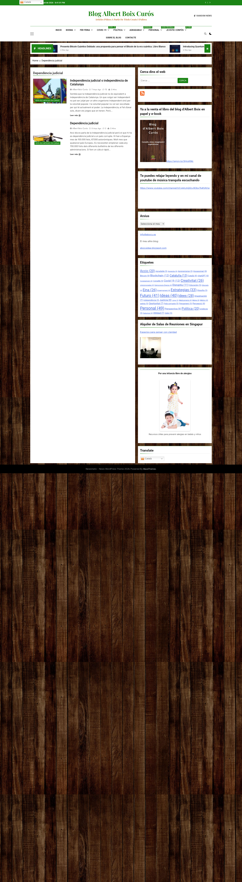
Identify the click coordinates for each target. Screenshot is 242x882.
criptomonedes (147, 285)
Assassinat (200, 271)
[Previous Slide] (206, 2)
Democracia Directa (163, 285)
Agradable (138, 28)
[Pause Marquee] (207, 48)
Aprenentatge (185, 271)
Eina (150, 290)
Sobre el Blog (113, 37)
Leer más (74, 115)
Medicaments (185, 300)
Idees (186, 296)
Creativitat (192, 280)
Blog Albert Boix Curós (121, 13)
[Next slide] (210, 2)
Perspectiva (173, 308)
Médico (204, 300)
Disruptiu (180, 285)
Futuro (149, 295)
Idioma (69, 30)
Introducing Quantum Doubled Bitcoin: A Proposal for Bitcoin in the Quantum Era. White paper (160, 3)
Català (192, 275)
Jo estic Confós (177, 28)
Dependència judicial (84, 123)
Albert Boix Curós (80, 89)
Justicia (166, 300)
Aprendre (172, 271)
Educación (195, 285)
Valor (168, 313)
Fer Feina (85, 30)
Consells (158, 281)
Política (118, 30)
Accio (147, 271)
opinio (144, 303)
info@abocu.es (148, 234)
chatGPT (203, 275)
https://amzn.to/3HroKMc (179, 161)
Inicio (59, 30)
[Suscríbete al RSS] (142, 94)
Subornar (148, 313)
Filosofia (202, 290)
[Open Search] (205, 34)
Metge (195, 300)
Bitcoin (145, 275)
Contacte (130, 37)
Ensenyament (163, 290)
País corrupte (171, 303)
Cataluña (178, 275)
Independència (151, 300)
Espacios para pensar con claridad (158, 332)
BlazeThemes (149, 469)
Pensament (185, 303)
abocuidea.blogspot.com (153, 248)
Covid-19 (104, 28)
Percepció (199, 303)
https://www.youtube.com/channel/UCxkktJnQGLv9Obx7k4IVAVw (175, 188)
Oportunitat (156, 303)
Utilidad (158, 313)
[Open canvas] (32, 34)
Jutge (175, 300)
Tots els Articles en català (47, 100)
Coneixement (146, 281)
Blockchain (159, 275)
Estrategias (183, 290)
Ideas (169, 295)
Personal (156, 28)
